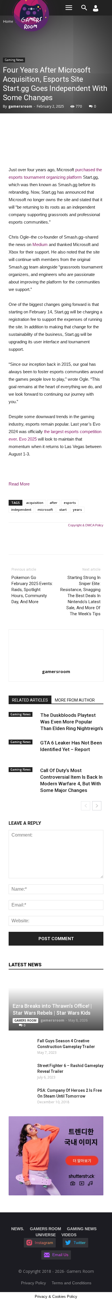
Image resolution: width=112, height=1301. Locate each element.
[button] (84, 8)
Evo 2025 (28, 439)
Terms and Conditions (71, 1283)
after (53, 502)
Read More (19, 483)
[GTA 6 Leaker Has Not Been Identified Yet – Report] (23, 748)
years (77, 509)
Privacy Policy (33, 1283)
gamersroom (20, 106)
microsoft (45, 509)
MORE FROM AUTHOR (75, 700)
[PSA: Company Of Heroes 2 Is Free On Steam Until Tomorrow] (20, 1096)
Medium (40, 244)
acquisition (34, 502)
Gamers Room (25, 1020)
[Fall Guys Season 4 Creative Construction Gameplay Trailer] (17, 1046)
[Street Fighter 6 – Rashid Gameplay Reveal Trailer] (17, 1071)
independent (21, 509)
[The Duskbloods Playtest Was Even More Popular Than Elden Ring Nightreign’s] (23, 720)
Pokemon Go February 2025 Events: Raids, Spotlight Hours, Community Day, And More (32, 589)
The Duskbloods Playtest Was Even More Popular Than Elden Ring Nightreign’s (71, 721)
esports (70, 502)
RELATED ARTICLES (30, 700)
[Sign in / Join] (95, 10)
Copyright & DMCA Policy (85, 525)
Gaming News (14, 60)
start (63, 509)
